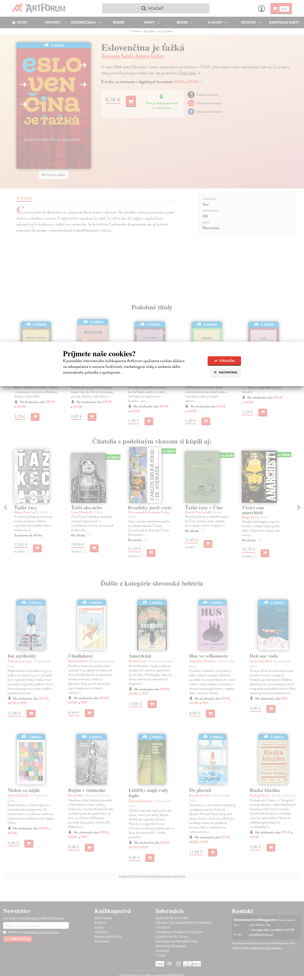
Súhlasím (227, 361)
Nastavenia (227, 372)
